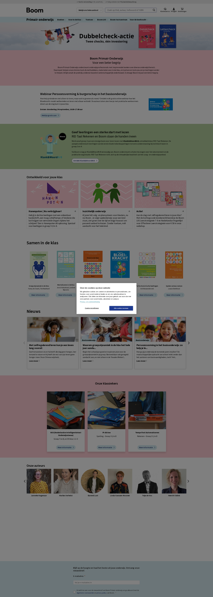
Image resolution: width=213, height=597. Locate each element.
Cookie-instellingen (92, 308)
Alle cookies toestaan (121, 308)
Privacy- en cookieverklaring (90, 302)
